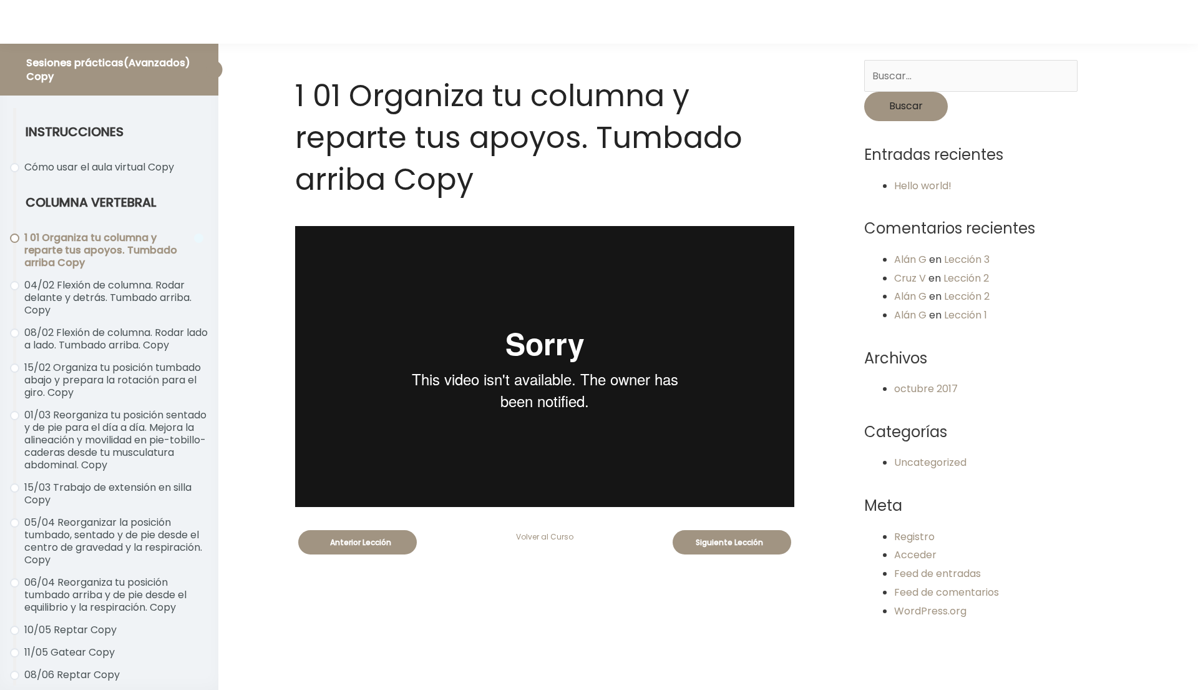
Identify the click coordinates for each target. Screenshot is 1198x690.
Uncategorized (930, 462)
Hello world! (923, 186)
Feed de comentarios (946, 592)
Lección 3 (967, 259)
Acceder (915, 555)
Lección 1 (965, 315)
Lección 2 (966, 278)
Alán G (910, 259)
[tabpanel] (544, 366)
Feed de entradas (937, 573)
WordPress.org (930, 611)
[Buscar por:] (971, 76)
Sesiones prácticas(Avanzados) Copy (108, 70)
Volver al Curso (544, 536)
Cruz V (910, 278)
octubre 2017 (926, 389)
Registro (914, 537)
